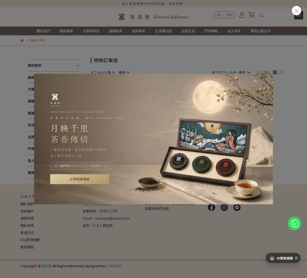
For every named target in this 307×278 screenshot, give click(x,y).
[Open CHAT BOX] (294, 223)
